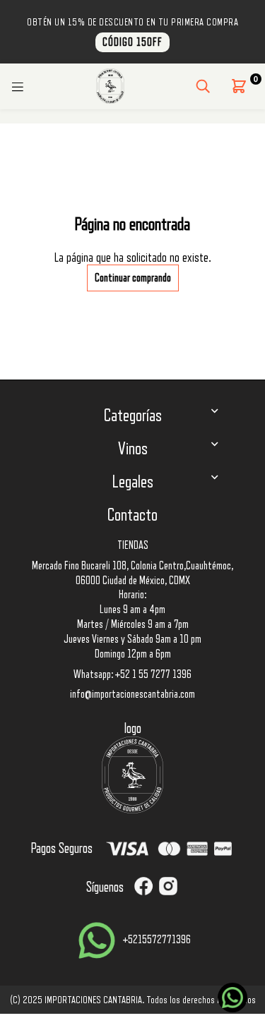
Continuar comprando (133, 278)
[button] (239, 86)
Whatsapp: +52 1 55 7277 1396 (132, 674)
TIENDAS (132, 545)
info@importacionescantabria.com (132, 694)
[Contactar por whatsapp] (232, 997)
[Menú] (18, 86)
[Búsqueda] (203, 86)
